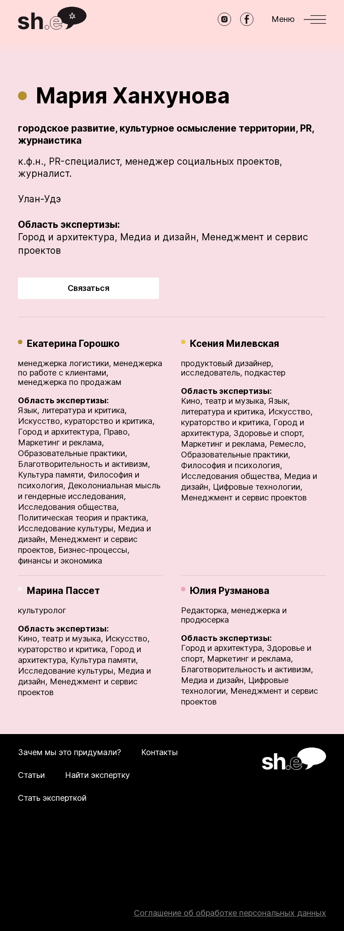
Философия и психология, (231, 465)
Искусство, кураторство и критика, (86, 421)
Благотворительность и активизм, (84, 464)
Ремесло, (287, 443)
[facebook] (247, 19)
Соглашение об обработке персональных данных (230, 913)
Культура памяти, (52, 474)
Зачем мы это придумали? (69, 752)
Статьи (31, 775)
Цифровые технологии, (257, 486)
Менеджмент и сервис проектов (244, 497)
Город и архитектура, (67, 237)
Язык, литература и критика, (72, 410)
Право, (116, 431)
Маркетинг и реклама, (61, 442)
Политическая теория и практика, (83, 517)
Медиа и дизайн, (159, 237)
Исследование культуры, (67, 528)
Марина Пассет (63, 590)
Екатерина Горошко (73, 343)
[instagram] (224, 19)
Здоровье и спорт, (268, 433)
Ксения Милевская (234, 343)
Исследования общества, (68, 507)
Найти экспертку (97, 775)
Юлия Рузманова (229, 590)
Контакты (159, 752)
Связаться (88, 288)
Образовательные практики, (72, 453)
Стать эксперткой (52, 798)
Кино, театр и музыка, (223, 401)
